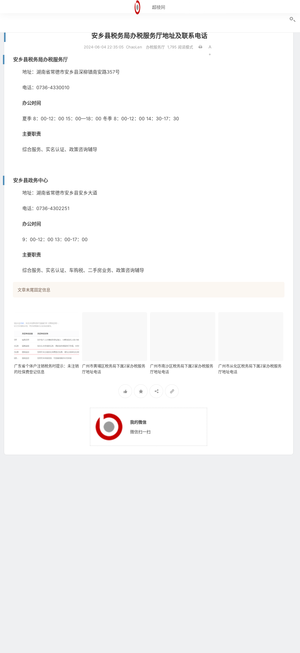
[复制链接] (171, 391)
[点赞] (125, 391)
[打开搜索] (292, 20)
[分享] (156, 391)
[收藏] (140, 391)
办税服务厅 (155, 47)
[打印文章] (200, 46)
